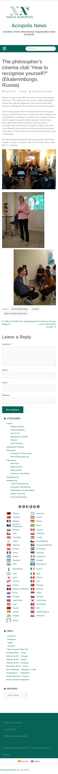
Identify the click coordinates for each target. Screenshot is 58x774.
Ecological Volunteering (20, 487)
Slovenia (39, 597)
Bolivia (39, 521)
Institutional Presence (15, 447)
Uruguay (16, 616)
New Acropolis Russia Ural (16, 313)
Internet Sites (16, 470)
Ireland (39, 569)
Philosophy (11, 450)
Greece (15, 556)
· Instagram (11, 639)
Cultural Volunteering (19, 483)
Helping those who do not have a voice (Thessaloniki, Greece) (42, 324)
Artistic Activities (17, 426)
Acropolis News (29, 25)
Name (5, 370)
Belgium (16, 521)
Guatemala (40, 556)
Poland (15, 585)
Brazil (38, 525)
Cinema (36, 309)
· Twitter (9, 642)
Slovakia (16, 597)
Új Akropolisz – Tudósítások (18, 673)
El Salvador (40, 549)
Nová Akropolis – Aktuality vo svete (21, 669)
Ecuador (16, 549)
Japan (15, 577)
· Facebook (10, 636)
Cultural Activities (18, 430)
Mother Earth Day (18, 493)
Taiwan (16, 608)
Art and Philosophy (20, 309)
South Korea (41, 600)
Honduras (16, 560)
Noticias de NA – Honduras (17, 662)
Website (6, 395)
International (41, 564)
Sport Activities (17, 443)
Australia (16, 517)
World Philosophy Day (20, 456)
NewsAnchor (43, 747)
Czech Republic (42, 541)
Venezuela (40, 616)
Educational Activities (19, 436)
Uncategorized (12, 477)
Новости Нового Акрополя (17, 679)
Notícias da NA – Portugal (17, 656)
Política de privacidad (13, 722)
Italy (38, 574)
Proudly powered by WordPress (15, 747)
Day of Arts (15, 433)
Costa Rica (17, 537)
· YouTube (10, 646)
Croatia (39, 537)
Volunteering (11, 480)
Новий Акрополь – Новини (17, 676)
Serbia (38, 593)
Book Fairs (15, 463)
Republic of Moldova (21, 589)
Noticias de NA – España (16, 659)
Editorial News (17, 466)
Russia (24, 91)
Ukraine (16, 612)
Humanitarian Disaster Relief (22, 490)
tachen (15, 620)
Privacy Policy (10, 729)
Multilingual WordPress (9, 770)
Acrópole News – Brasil (16, 652)
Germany (40, 553)
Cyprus (15, 541)
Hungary (39, 560)
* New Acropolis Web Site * (17, 649)
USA (38, 608)
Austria (39, 517)
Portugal (39, 585)
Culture (9, 423)
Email (5, 382)
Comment (7, 344)
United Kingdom (42, 612)
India (14, 564)
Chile (15, 534)
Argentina (40, 513)
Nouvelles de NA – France (17, 666)
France (15, 553)
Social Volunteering (19, 497)
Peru (38, 581)
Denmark (16, 545)
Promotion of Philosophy (42, 91)
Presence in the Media (20, 473)
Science (14, 440)
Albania (16, 513)
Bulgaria (16, 530)
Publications (11, 460)
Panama (16, 581)
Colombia (40, 534)
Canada (39, 530)
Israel (15, 574)
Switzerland (41, 604)
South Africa (17, 600)
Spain (15, 604)
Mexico (39, 577)
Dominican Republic (44, 545)
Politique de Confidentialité (15, 736)
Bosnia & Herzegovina (18, 525)
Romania (39, 589)
